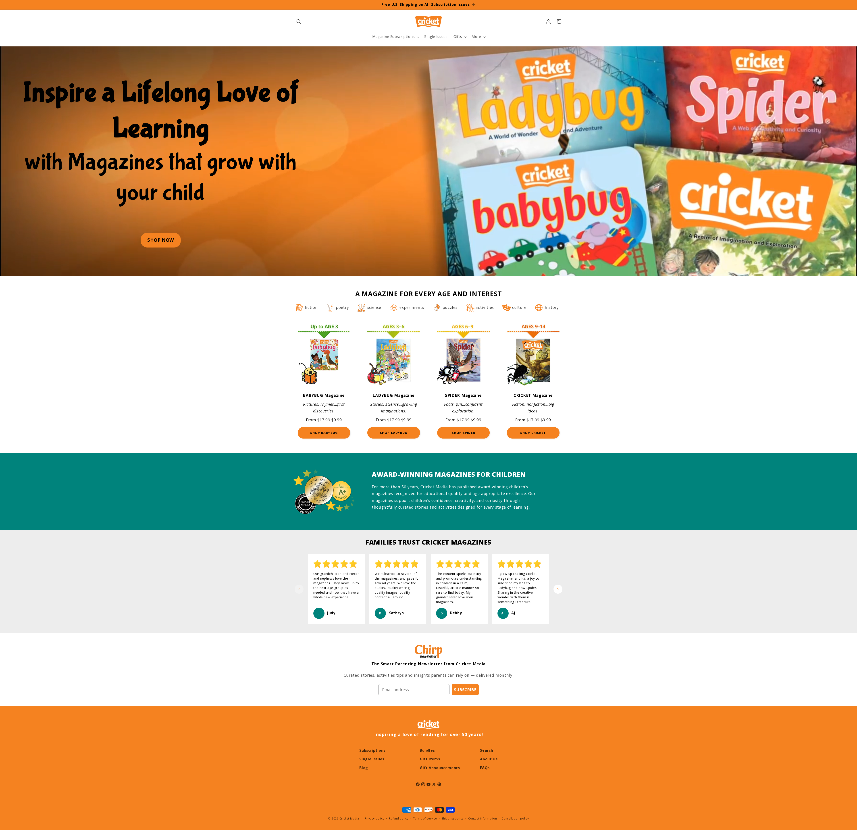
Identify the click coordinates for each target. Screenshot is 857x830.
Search (486, 750)
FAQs (485, 767)
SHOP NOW (160, 240)
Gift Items (430, 759)
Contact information (482, 818)
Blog (363, 767)
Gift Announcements (440, 767)
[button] (298, 21)
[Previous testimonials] (299, 589)
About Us (488, 759)
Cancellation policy (515, 818)
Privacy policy (374, 818)
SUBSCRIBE (465, 689)
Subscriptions (372, 750)
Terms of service (425, 818)
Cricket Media (349, 818)
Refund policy (398, 818)
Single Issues (371, 759)
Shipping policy (453, 818)
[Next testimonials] (557, 589)
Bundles (427, 750)
